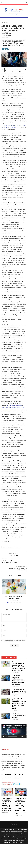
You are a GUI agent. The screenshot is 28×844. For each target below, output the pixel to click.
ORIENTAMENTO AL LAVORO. (10, 783)
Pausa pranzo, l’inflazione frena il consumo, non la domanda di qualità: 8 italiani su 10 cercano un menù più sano (18, 666)
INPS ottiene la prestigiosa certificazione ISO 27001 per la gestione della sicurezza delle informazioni (18, 680)
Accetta (21, 842)
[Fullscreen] (24, 737)
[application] (14, 731)
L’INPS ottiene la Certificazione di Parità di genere (19, 715)
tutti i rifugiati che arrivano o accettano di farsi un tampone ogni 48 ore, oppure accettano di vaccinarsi (13, 408)
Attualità (4, 22)
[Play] (3, 737)
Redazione (8, 35)
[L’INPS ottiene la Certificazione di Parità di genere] (5, 716)
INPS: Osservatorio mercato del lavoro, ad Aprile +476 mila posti (19, 691)
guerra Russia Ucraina (7, 547)
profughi (18, 547)
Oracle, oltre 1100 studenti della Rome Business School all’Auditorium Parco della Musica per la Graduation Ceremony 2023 (7, 804)
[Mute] (22, 737)
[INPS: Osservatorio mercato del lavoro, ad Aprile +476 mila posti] (5, 692)
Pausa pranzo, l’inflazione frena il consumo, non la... (14, 597)
